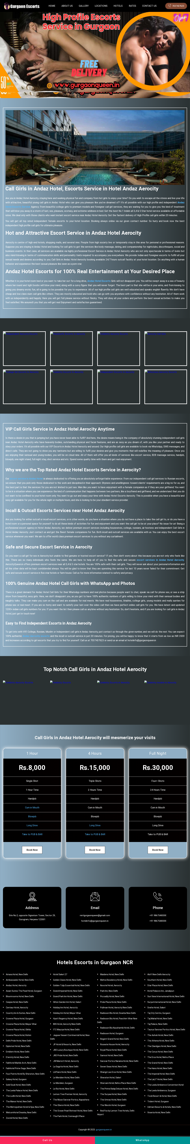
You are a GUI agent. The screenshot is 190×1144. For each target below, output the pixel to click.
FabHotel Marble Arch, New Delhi (21, 1063)
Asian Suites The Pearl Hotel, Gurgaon (24, 991)
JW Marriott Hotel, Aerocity (66, 1061)
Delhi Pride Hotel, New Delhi (18, 1041)
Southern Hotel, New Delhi (159, 980)
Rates (132, 5)
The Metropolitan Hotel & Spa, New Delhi (25, 1107)
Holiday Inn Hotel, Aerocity (65, 1007)
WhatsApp (142, 1140)
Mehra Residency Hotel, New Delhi (116, 980)
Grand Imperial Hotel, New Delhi (67, 991)
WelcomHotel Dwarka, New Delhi (21, 1112)
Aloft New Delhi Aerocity (158, 974)
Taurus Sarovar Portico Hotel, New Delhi (166, 1029)
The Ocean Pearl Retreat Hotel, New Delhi (72, 1111)
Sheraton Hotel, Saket (110, 1077)
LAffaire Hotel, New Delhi (64, 1072)
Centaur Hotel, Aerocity (17, 1007)
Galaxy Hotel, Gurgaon (16, 1079)
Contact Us (149, 5)
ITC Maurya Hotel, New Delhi (66, 1029)
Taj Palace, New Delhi (157, 1024)
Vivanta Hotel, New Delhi (158, 1112)
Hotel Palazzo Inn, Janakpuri (160, 991)
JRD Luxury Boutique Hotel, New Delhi (70, 1050)
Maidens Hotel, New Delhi (112, 974)
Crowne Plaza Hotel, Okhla (18, 1029)
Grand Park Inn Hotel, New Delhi (67, 996)
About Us (67, 5)
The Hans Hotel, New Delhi (159, 1068)
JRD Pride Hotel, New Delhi (65, 1055)
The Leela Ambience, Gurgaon (161, 1090)
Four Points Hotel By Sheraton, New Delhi (25, 1074)
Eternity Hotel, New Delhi (17, 1057)
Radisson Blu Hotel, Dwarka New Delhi (118, 1013)
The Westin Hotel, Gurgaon (113, 1105)
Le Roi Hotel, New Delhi (63, 1089)
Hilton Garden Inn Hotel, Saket (67, 1002)
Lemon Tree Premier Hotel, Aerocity (70, 1094)
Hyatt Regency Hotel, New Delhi (68, 1018)
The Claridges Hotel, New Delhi (161, 1046)
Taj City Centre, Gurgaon (158, 1013)
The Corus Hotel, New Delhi (160, 1052)
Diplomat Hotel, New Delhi (18, 1046)
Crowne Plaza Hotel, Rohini (18, 1035)
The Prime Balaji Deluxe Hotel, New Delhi (119, 1089)
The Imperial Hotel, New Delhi (161, 1074)
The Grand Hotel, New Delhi (160, 1063)
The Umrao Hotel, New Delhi (113, 1100)
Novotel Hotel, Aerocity (111, 985)
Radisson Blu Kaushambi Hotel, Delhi (117, 1028)
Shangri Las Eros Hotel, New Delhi (116, 1072)
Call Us (47, 1140)
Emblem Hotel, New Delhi (17, 1052)
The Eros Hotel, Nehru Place (160, 1057)
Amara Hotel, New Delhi (17, 974)
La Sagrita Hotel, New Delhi (65, 1066)
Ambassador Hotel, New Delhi (20, 980)
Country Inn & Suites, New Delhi (20, 1013)
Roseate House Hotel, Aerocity (114, 1044)
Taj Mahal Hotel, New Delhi (159, 1018)
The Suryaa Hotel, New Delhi (113, 1094)
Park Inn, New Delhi (109, 991)
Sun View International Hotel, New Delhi (165, 996)
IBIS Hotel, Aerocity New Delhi (67, 1024)
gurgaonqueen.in (104, 1129)
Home (52, 5)
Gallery (84, 5)
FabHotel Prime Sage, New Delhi (21, 1068)
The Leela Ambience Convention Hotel (165, 1085)
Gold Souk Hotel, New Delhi (18, 1085)
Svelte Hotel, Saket (156, 1007)
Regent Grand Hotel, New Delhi (114, 1039)
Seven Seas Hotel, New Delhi (113, 1066)
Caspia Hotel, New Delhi (17, 1002)
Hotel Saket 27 (60, 974)
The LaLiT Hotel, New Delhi (159, 1079)
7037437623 (178, 6)
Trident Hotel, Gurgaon (158, 1101)
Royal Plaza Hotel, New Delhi (113, 1050)
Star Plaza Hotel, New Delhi (160, 985)
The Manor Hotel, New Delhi (19, 1101)
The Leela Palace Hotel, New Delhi (22, 1090)
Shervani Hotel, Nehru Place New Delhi (118, 1083)
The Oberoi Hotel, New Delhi (66, 1105)
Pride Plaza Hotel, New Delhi (113, 1002)
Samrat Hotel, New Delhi (111, 1055)
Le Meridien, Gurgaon (63, 1083)
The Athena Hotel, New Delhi (160, 1041)
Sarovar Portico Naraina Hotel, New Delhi (119, 1061)
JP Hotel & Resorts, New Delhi (67, 1044)
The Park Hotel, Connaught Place (68, 1116)
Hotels (118, 5)
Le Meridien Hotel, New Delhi (66, 1077)
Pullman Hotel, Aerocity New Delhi (116, 1007)
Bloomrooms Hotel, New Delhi (20, 996)
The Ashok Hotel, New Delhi (160, 1035)
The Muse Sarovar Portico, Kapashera (71, 1100)
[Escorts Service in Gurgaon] (21, 6)
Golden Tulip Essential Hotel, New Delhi (71, 985)
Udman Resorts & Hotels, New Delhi (164, 1107)
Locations (101, 5)
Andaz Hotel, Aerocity (16, 985)
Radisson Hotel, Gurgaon (112, 1033)
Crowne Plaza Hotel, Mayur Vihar (21, 1024)
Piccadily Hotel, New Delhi (112, 996)
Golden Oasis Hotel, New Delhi (67, 980)
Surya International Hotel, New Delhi (164, 1002)
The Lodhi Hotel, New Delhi (18, 1096)
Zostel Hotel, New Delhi (17, 1118)
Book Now (32, 850)
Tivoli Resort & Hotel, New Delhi (162, 1096)
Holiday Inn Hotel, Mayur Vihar (67, 1013)
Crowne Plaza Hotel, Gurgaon (19, 1018)
